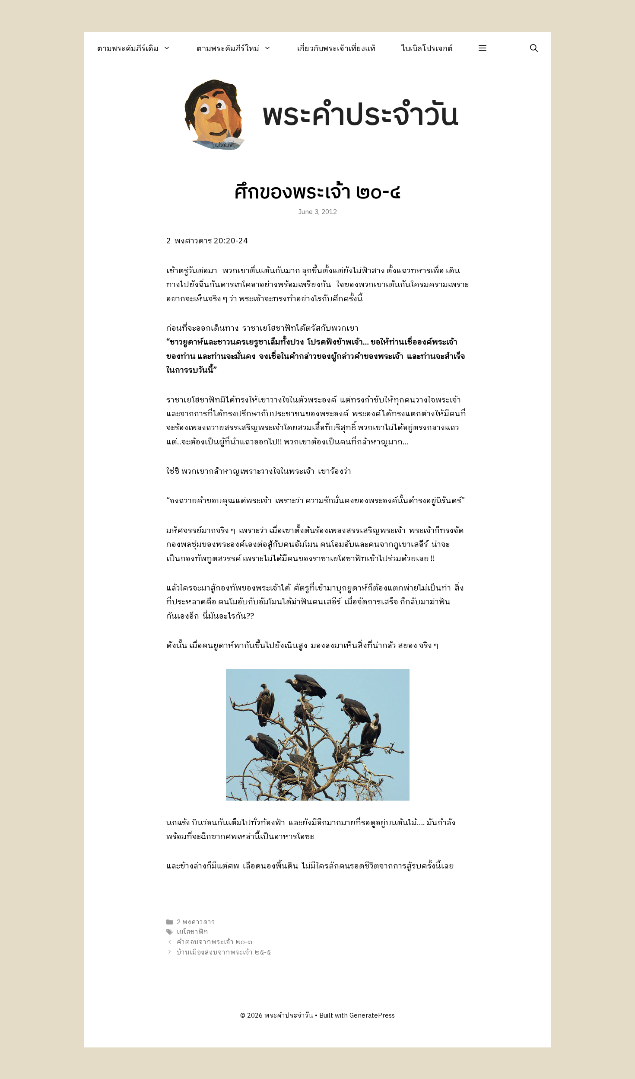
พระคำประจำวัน (360, 115)
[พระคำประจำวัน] (215, 115)
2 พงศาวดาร (196, 922)
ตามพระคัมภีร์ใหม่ (228, 48)
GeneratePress (372, 1015)
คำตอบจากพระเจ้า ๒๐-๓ (214, 942)
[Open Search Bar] (534, 48)
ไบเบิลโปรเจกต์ (427, 48)
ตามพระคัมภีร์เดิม (128, 48)
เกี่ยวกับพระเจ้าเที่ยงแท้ (336, 48)
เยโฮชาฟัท (192, 932)
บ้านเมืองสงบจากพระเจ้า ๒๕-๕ (224, 952)
